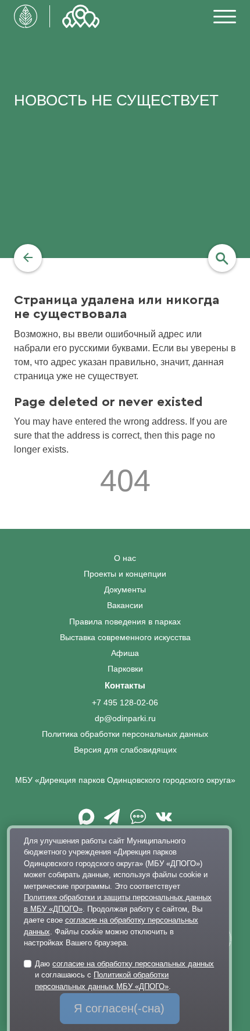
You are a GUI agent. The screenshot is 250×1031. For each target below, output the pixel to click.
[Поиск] (222, 258)
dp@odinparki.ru (125, 718)
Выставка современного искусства (125, 637)
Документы (125, 589)
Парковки (125, 669)
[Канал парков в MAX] (86, 821)
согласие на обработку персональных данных (133, 963)
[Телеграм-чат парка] (138, 821)
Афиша (125, 653)
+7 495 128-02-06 (125, 702)
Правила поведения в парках (125, 621)
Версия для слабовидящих (125, 750)
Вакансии (125, 605)
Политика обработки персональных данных (125, 734)
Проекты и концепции (125, 574)
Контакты (125, 685)
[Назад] (28, 258)
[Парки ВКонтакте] (164, 821)
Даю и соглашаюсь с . (124, 975)
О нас (125, 558)
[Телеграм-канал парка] (112, 821)
